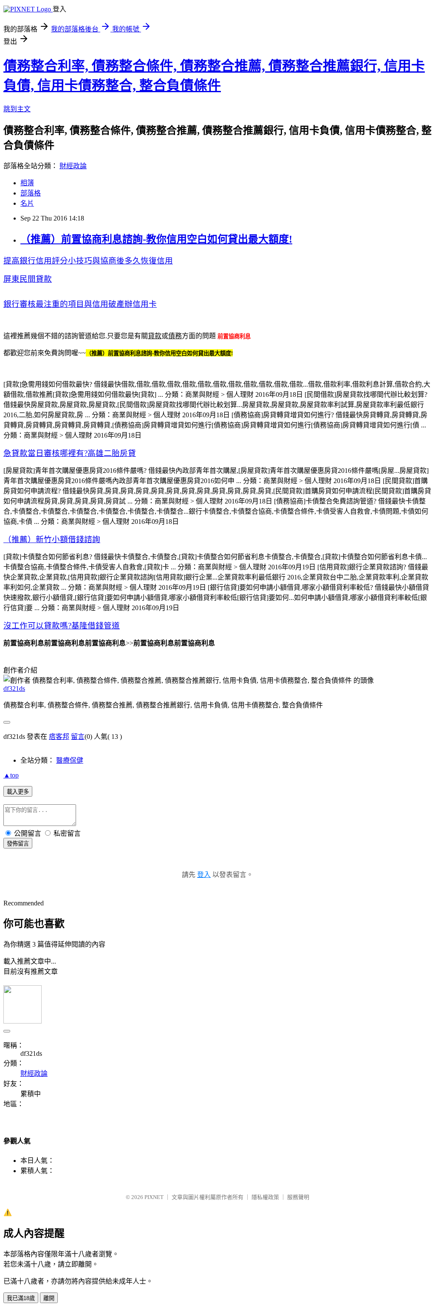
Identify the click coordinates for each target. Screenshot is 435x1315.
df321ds (14, 688)
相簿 (27, 183)
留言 (78, 736)
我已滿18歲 (21, 1298)
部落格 (30, 193)
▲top (11, 775)
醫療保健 (69, 760)
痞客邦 (59, 736)
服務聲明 (298, 1197)
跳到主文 (17, 109)
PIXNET (154, 1197)
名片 (27, 203)
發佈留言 (18, 843)
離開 (48, 1298)
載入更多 (18, 792)
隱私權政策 (265, 1197)
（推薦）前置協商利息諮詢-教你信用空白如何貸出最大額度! (156, 239)
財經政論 (73, 166)
